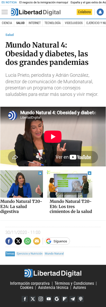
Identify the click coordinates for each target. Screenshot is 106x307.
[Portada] (35, 12)
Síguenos (60, 241)
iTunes (80, 299)
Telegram (72, 299)
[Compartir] (9, 241)
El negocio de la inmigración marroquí (43, 2)
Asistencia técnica (53, 287)
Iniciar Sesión (100, 12)
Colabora (84, 12)
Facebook (25, 299)
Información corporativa (30, 283)
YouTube (49, 299)
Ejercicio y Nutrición (29, 253)
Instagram (41, 299)
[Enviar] (27, 241)
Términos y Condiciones (74, 283)
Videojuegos (74, 23)
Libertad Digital (53, 273)
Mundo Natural (54, 253)
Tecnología (53, 23)
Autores (79, 287)
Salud (20, 23)
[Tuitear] (18, 241)
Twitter (33, 299)
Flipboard (64, 299)
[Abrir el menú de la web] (6, 12)
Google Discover (57, 299)
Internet (35, 23)
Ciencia (7, 23)
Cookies (26, 287)
